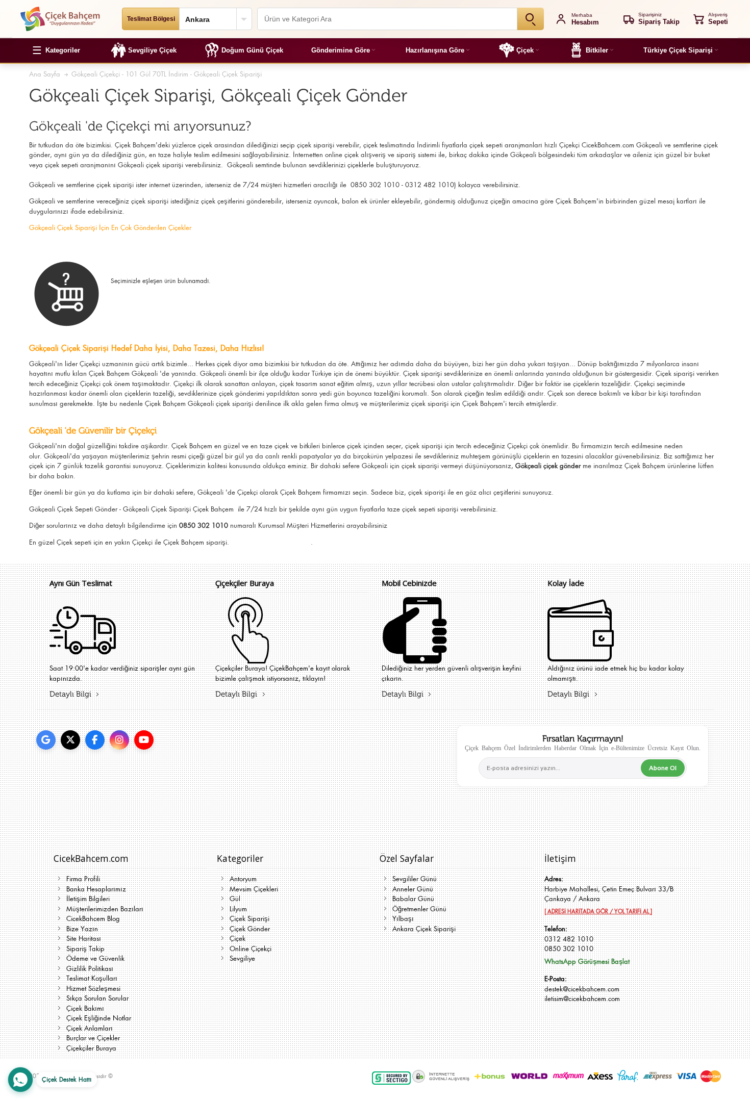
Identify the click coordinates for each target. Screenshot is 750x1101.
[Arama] (530, 19)
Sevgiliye (242, 958)
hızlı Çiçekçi (562, 145)
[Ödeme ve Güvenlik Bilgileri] (415, 657)
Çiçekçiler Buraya (91, 1048)
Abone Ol (663, 768)
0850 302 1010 (568, 948)
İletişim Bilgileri (88, 898)
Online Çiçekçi (250, 948)
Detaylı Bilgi (70, 694)
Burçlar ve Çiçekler (93, 1038)
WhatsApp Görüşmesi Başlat (587, 961)
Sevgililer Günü (414, 879)
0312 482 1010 (568, 939)
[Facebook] (95, 740)
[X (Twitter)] (70, 740)
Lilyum (238, 909)
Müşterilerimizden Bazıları (104, 909)
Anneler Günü (412, 889)
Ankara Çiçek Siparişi (424, 929)
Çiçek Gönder (250, 929)
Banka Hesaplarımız (96, 889)
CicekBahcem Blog (93, 918)
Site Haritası (83, 938)
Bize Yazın (82, 929)
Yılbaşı (403, 918)
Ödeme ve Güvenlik (95, 958)
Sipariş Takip (85, 948)
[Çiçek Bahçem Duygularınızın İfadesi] (60, 19)
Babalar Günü (413, 898)
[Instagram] (119, 740)
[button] (56, 50)
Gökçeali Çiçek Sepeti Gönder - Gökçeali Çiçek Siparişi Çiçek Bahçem (132, 509)
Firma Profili (83, 879)
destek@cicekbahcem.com (581, 989)
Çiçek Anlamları (89, 1028)
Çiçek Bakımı (85, 1008)
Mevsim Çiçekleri (254, 889)
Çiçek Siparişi (249, 918)
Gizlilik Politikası (89, 968)
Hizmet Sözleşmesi (93, 988)
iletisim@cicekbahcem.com (582, 998)
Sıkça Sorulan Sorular (97, 998)
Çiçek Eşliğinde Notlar (98, 1018)
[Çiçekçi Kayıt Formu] (248, 657)
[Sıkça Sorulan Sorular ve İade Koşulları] (580, 657)
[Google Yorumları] (46, 740)
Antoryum (243, 879)
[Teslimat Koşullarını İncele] (82, 657)
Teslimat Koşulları (91, 978)
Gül (235, 898)
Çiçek (64, 542)
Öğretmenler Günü (419, 909)
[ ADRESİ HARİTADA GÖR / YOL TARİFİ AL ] (598, 911)
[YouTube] (144, 740)
